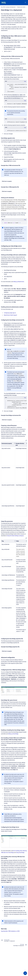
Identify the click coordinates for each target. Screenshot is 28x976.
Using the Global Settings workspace (15, 535)
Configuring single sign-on (10, 312)
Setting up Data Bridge (13, 733)
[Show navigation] (25, 973)
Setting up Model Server (18, 281)
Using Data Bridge (20, 852)
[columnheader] (8, 444)
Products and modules (21, 7)
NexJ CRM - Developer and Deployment (8, 7)
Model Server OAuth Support (10, 315)
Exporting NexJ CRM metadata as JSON (10, 931)
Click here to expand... (7, 181)
